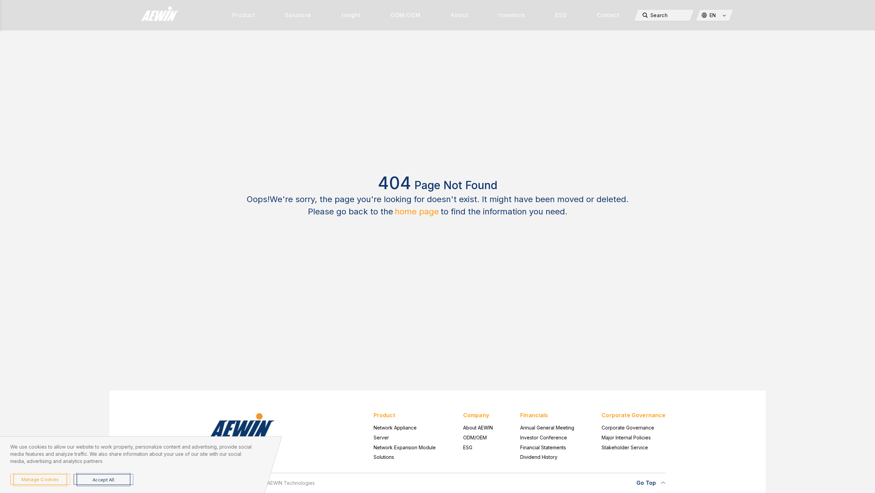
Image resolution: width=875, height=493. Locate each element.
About (459, 15)
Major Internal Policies (626, 437)
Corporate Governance (628, 428)
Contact (608, 15)
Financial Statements (543, 447)
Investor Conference (543, 437)
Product (243, 15)
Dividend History (538, 457)
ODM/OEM (406, 15)
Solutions (298, 15)
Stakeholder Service (625, 447)
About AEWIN (478, 428)
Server (381, 437)
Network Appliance (395, 428)
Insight (351, 15)
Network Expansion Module (405, 447)
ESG (561, 15)
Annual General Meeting (547, 428)
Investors (511, 15)
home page (417, 211)
